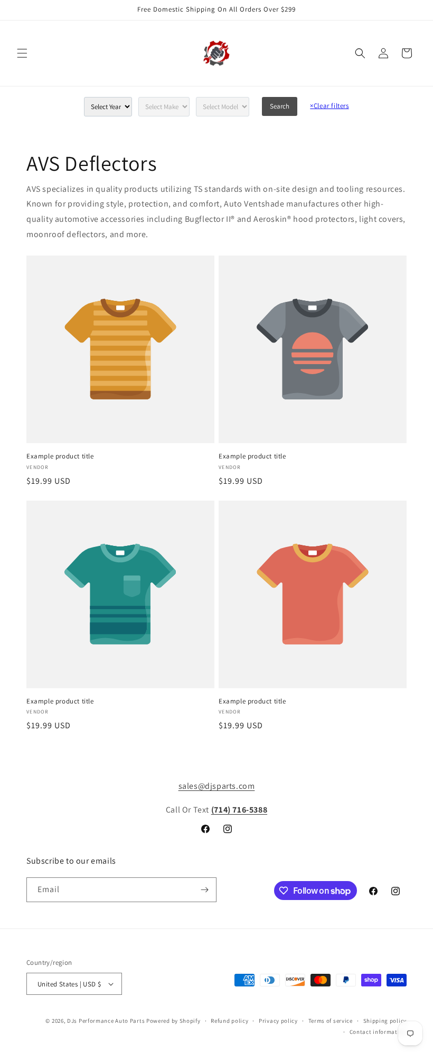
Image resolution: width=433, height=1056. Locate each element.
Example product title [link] (60, 456)
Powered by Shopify (173, 1020)
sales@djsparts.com (216, 785)
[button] (22, 53)
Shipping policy (385, 1020)
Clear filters (329, 105)
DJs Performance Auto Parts (106, 1020)
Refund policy (229, 1020)
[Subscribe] (204, 889)
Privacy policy (278, 1020)
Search (279, 106)
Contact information (378, 1031)
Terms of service (330, 1020)
